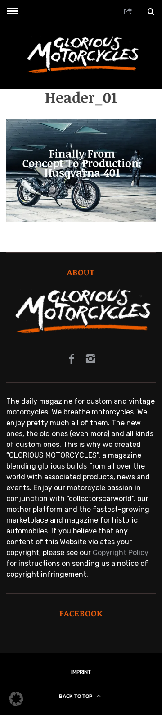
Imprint (81, 672)
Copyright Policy (120, 552)
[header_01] (80, 219)
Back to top (76, 696)
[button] (16, 699)
